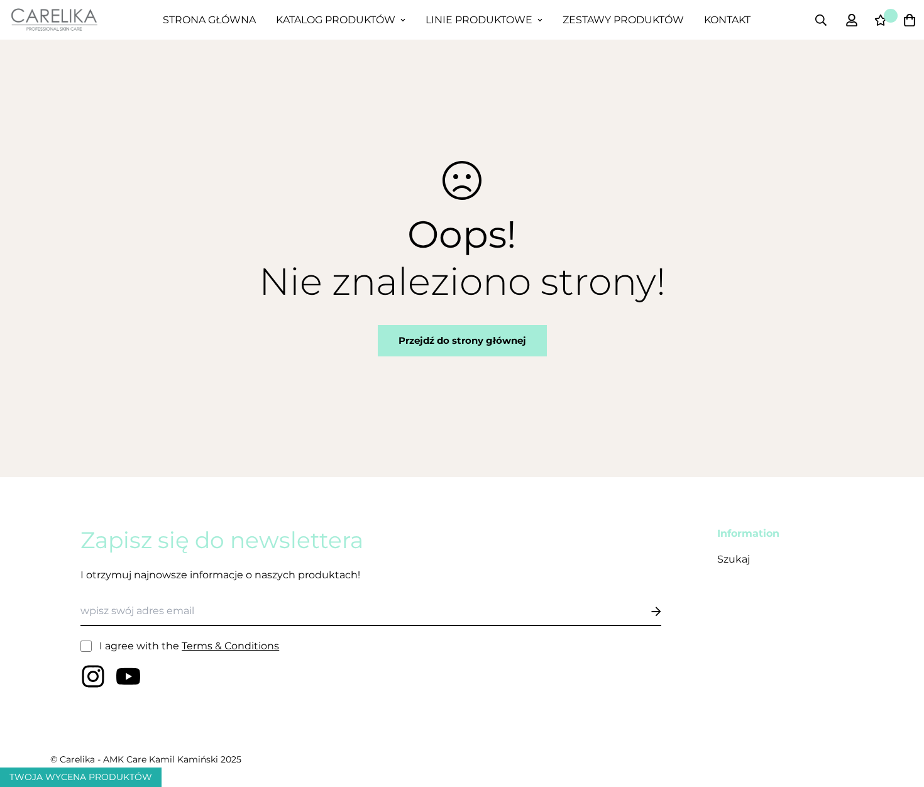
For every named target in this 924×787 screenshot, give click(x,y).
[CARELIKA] (54, 19)
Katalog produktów (335, 20)
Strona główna (209, 20)
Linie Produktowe (479, 20)
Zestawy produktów (623, 20)
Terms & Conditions (230, 646)
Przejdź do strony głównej (462, 340)
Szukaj (733, 559)
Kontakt (727, 20)
